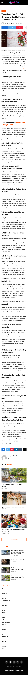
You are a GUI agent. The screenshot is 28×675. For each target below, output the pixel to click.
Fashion (3, 607)
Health (3, 619)
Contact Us (18, 666)
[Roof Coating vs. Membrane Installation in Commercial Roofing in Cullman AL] (5, 552)
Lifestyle (4, 10)
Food (2, 615)
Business (3, 595)
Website (3, 651)
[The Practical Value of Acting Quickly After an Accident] (5, 570)
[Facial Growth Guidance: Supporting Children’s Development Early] (14, 521)
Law (2, 627)
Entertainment (5, 605)
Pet (2, 634)
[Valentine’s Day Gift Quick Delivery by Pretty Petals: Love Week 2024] (14, 39)
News (2, 631)
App (2, 588)
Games (3, 617)
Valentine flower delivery (17, 68)
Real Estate (4, 639)
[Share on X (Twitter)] (12, 27)
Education (3, 603)
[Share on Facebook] (5, 27)
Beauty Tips (4, 593)
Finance (3, 610)
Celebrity (3, 598)
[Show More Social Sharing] (25, 27)
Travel (2, 648)
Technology (4, 646)
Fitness (3, 612)
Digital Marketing (5, 600)
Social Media (4, 641)
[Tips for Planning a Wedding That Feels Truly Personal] (14, 498)
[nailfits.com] (14, 2)
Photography (4, 636)
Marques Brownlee (10, 23)
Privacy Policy (10, 666)
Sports (2, 643)
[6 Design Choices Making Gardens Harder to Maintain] (14, 475)
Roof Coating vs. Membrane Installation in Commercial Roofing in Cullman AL (17, 552)
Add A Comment (14, 539)
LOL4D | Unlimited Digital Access (18, 559)
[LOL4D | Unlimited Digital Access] (5, 562)
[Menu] (2, 2)
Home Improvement (6, 622)
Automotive (4, 591)
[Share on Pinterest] (19, 27)
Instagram (3, 624)
